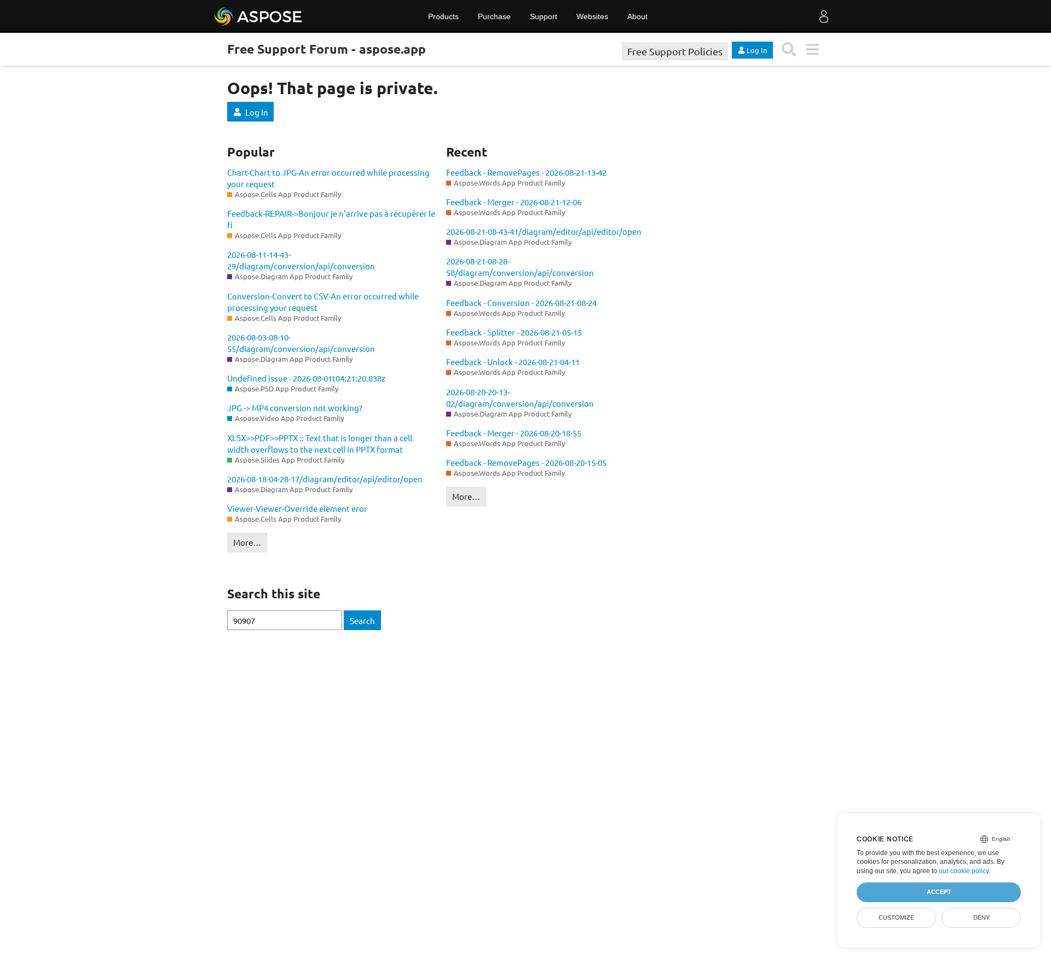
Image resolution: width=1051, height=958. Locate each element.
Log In (256, 112)
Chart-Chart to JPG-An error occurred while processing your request (328, 178)
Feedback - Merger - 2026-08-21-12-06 (513, 202)
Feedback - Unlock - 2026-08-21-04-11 (513, 361)
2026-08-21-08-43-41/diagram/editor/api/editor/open (544, 231)
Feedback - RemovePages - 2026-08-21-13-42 (526, 172)
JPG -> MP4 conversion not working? (294, 407)
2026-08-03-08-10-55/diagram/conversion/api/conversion (301, 343)
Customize (896, 917)
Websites (592, 16)
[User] (823, 16)
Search (362, 620)
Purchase (494, 16)
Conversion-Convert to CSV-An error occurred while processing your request (323, 302)
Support (543, 16)
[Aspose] (258, 16)
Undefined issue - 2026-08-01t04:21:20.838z (306, 378)
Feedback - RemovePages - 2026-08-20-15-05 (526, 462)
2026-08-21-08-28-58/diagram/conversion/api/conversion (520, 267)
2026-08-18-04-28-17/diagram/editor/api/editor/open (325, 479)
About (637, 16)
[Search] (789, 49)
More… (247, 542)
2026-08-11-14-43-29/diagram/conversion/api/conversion (301, 260)
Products (443, 16)
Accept (939, 891)
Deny (981, 917)
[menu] (812, 49)
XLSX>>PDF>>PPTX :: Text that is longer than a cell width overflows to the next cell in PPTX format (319, 443)
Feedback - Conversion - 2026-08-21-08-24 (521, 302)
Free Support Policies (675, 51)
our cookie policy (964, 871)
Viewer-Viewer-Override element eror (297, 508)
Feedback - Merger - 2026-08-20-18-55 (513, 433)
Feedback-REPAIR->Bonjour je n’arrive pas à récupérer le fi (331, 219)
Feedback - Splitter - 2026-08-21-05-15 (514, 332)
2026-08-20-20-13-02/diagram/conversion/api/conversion (520, 397)
